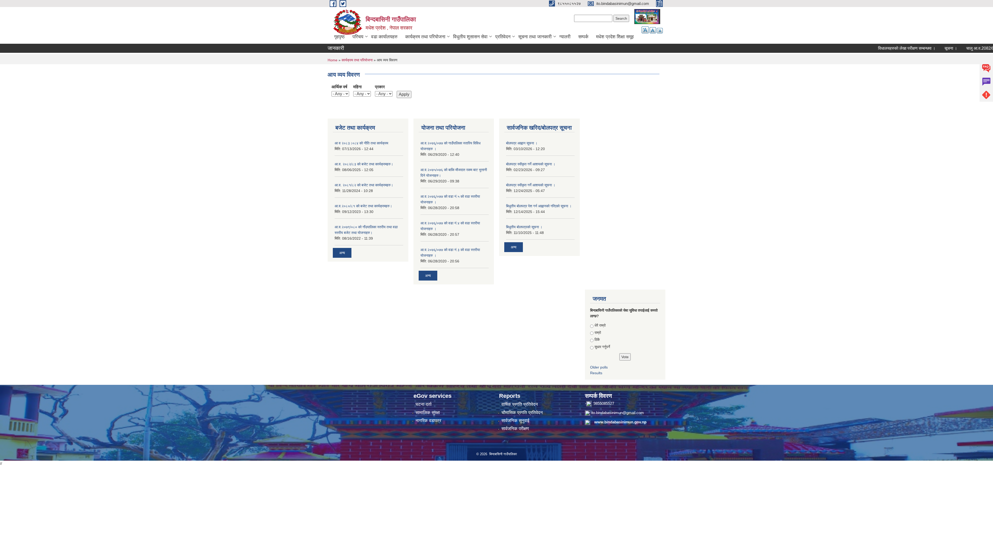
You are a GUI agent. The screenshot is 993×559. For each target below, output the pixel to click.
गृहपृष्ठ (339, 36)
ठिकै (597, 339)
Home (332, 60)
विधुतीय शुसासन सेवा (470, 36)
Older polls (599, 367)
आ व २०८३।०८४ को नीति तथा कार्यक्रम (361, 143)
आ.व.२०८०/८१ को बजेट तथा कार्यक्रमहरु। (363, 206)
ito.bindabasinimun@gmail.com (617, 412)
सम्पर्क (583, 36)
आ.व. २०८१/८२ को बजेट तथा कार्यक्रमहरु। (364, 185)
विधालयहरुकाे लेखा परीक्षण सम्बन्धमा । (889, 48)
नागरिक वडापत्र (428, 420)
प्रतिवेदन (502, 36)
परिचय (357, 36)
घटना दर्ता (424, 404)
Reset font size (653, 30)
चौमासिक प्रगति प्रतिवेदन (522, 412)
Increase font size (645, 29)
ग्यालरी (564, 36)
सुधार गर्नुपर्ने (602, 347)
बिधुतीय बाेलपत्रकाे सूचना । (524, 227)
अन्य (342, 253)
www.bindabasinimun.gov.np (620, 422)
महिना (357, 87)
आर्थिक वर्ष (339, 87)
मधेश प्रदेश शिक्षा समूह (615, 36)
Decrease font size (660, 30)
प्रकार (380, 87)
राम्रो (598, 332)
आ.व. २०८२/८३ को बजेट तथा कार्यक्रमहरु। (364, 164)
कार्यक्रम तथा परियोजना (425, 36)
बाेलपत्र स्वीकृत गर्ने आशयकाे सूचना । (530, 164)
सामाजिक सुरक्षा (428, 412)
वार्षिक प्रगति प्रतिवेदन (519, 404)
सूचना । (933, 48)
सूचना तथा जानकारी (535, 36)
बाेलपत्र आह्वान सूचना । (521, 143)
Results (596, 373)
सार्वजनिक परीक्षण (515, 428)
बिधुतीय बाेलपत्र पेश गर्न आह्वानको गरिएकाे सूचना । (538, 206)
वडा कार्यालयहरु (384, 36)
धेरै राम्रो (600, 325)
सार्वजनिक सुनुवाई (515, 420)
